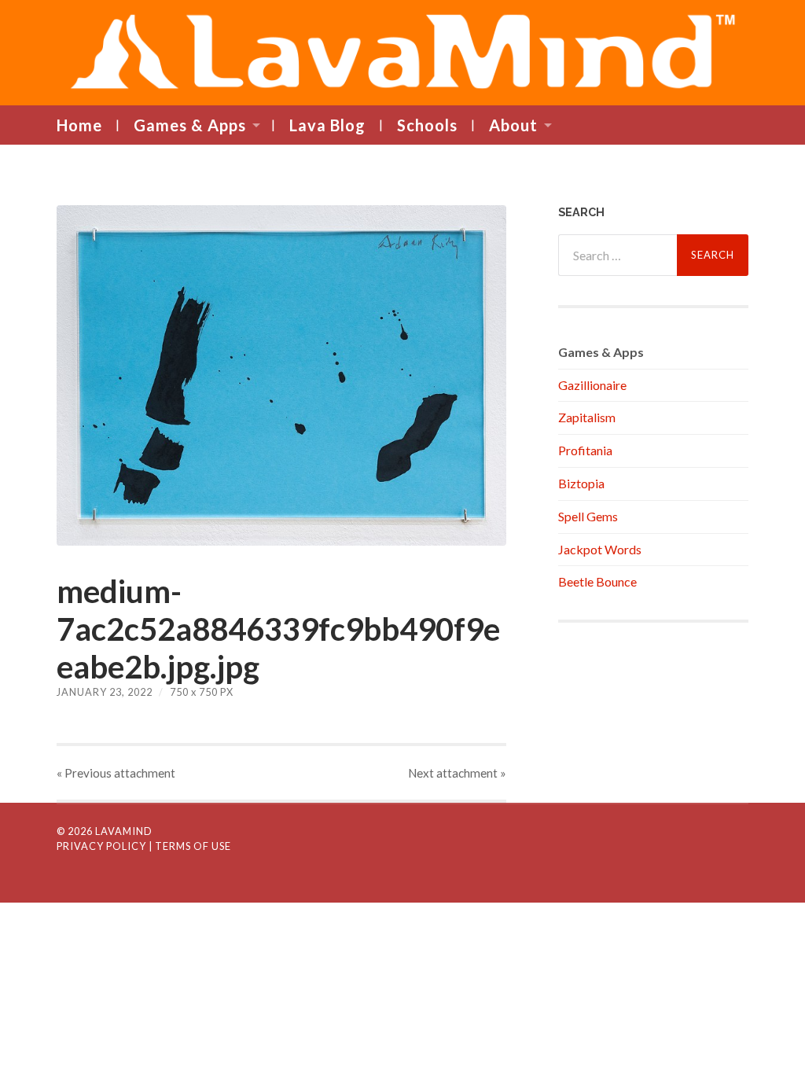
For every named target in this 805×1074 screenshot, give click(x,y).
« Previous (116, 773)
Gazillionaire (592, 384)
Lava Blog (327, 125)
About (513, 125)
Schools (427, 125)
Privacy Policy (101, 846)
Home (79, 125)
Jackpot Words (599, 549)
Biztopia (581, 483)
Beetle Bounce (597, 581)
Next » (457, 773)
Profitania (585, 450)
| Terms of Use (190, 846)
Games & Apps (190, 125)
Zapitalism (587, 417)
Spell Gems (588, 516)
